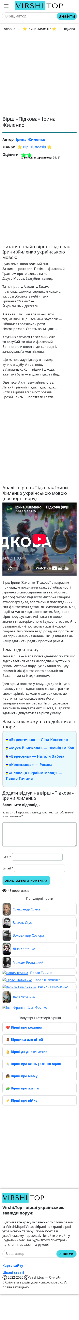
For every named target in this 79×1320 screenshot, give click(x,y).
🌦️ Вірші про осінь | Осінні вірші (33, 1064)
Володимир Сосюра (28, 935)
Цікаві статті (13, 1272)
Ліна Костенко (24, 949)
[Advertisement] (39, 74)
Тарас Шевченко (47, 980)
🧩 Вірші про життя (22, 1088)
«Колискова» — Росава (30, 764)
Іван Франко (37, 1007)
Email (7, 868)
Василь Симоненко (53, 987)
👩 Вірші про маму (21, 1076)
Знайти (67, 16)
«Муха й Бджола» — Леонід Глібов (41, 747)
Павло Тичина (41, 973)
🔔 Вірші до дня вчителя (26, 1051)
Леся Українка (24, 997)
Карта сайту (12, 1265)
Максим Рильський (28, 962)
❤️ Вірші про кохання (24, 1027)
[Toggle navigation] (6, 6)
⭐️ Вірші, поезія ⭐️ (34, 147)
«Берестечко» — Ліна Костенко (38, 739)
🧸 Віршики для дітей (24, 1039)
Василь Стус (22, 922)
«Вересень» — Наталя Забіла (36, 756)
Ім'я (6, 857)
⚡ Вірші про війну (21, 1100)
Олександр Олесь (27, 909)
